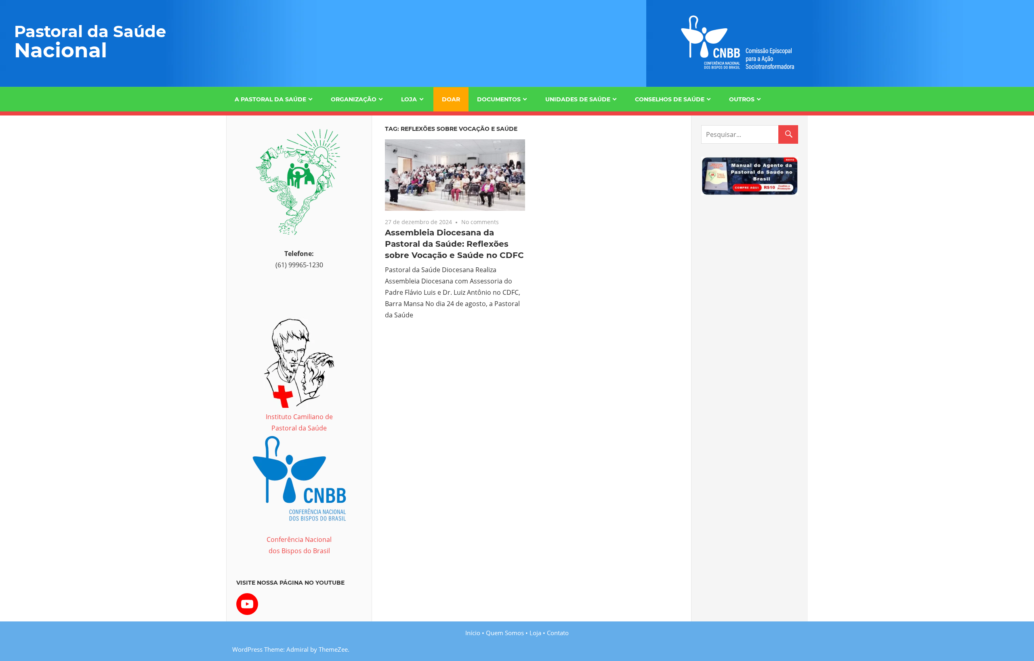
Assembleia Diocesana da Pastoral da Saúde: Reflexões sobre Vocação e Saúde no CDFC (454, 244)
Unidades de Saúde (577, 99)
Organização (353, 99)
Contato (558, 633)
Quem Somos (505, 633)
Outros (741, 99)
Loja (409, 99)
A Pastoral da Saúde (270, 99)
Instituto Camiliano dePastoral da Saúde (299, 422)
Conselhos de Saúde (669, 99)
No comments (480, 222)
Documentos (499, 99)
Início (472, 633)
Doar (451, 99)
